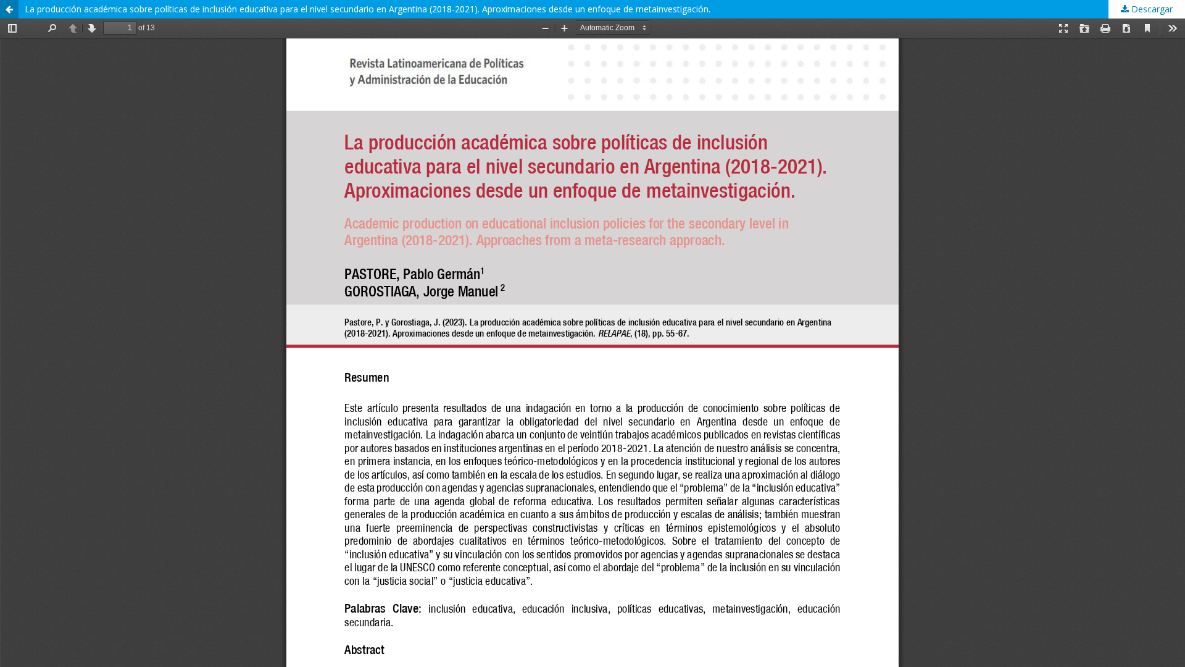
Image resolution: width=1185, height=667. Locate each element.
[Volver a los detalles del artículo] (9, 9)
